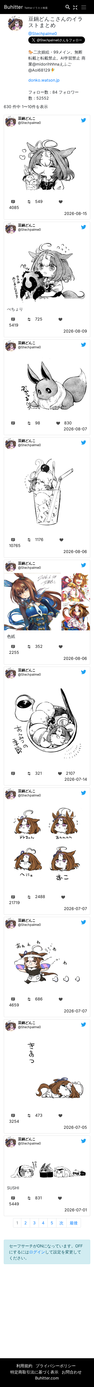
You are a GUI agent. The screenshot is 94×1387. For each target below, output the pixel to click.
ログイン (37, 1251)
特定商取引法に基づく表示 (34, 1371)
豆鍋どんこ (27, 118)
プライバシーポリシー (56, 1365)
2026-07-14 (75, 779)
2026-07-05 (75, 1127)
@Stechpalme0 (42, 33)
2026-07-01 (75, 1209)
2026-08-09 (75, 331)
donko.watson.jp (44, 80)
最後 (74, 1222)
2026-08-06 (75, 551)
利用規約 (24, 1365)
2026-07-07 (75, 908)
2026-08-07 (75, 428)
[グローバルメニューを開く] (83, 7)
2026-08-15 (75, 213)
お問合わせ (72, 1371)
